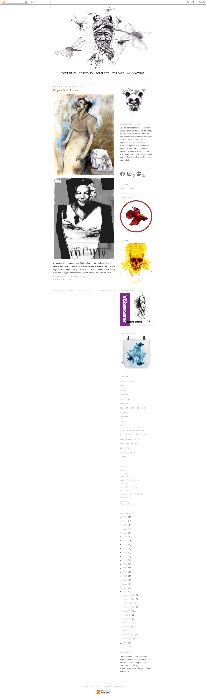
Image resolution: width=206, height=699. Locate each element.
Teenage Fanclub (127, 504)
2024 (125, 525)
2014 (125, 564)
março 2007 (127, 630)
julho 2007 (127, 615)
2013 (125, 568)
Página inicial (85, 290)
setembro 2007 (129, 607)
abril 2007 (126, 627)
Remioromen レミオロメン (131, 494)
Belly (122, 470)
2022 (125, 533)
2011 (125, 576)
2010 (125, 580)
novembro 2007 (129, 599)
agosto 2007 (127, 611)
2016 (125, 556)
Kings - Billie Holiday (65, 90)
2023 (125, 529)
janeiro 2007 (127, 638)
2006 (125, 643)
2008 (125, 588)
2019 (125, 544)
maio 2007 (127, 623)
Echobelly (124, 473)
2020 (125, 541)
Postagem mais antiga (105, 290)
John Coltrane (126, 477)
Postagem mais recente (63, 290)
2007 (125, 592)
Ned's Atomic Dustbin (129, 487)
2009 (125, 584)
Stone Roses (125, 497)
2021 (125, 537)
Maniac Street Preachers (130, 480)
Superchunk (125, 501)
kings (69, 279)
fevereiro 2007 (128, 634)
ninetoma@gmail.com (129, 188)
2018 (125, 548)
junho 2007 (127, 619)
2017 (125, 552)
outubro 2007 (128, 603)
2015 (125, 560)
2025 (125, 521)
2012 (125, 572)
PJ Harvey (124, 490)
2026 (125, 517)
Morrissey (124, 484)
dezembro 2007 (129, 595)
